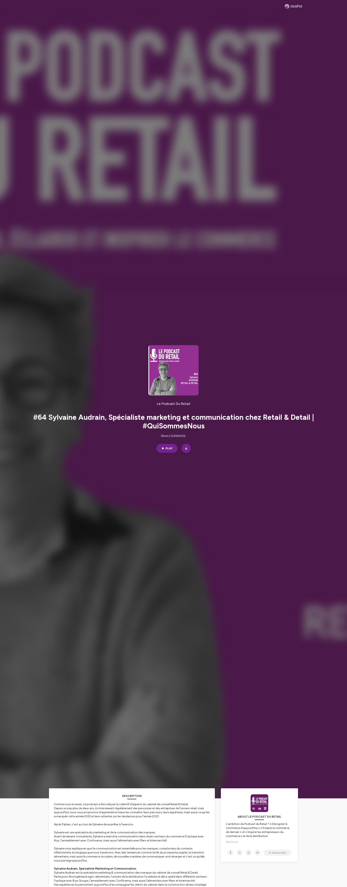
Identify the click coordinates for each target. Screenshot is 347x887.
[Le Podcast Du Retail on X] (240, 853)
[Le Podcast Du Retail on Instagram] (249, 853)
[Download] (186, 448)
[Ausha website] (293, 6)
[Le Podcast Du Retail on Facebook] (231, 853)
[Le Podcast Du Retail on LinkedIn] (258, 853)
